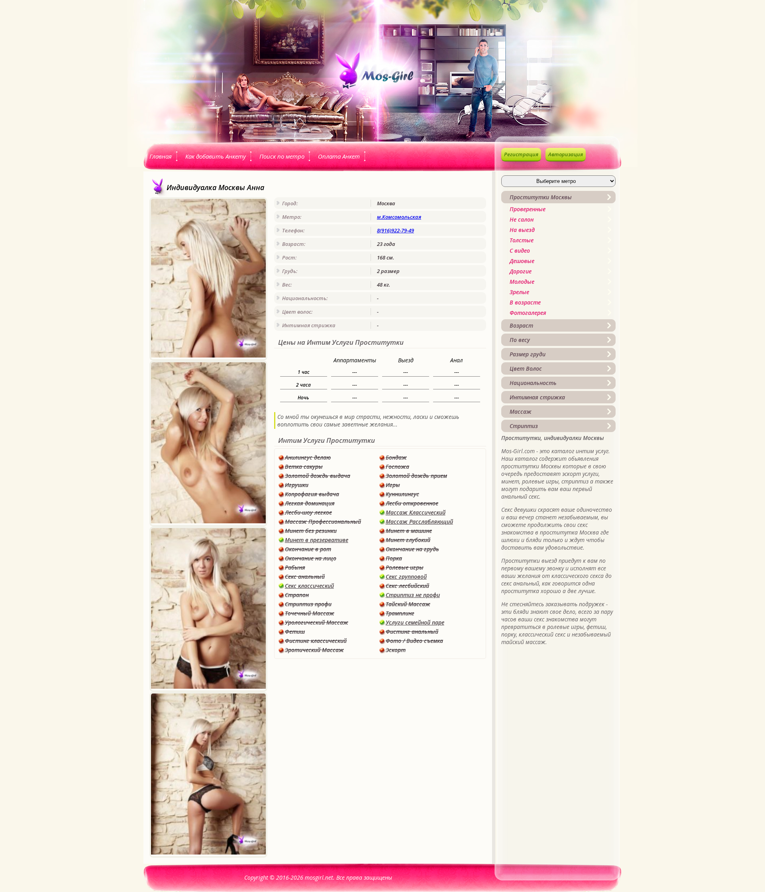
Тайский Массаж (408, 604)
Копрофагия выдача (312, 494)
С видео (520, 250)
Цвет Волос (526, 368)
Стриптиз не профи (413, 595)
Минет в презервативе (316, 540)
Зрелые (519, 292)
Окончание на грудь (412, 549)
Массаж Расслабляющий (419, 521)
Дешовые (522, 261)
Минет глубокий (408, 540)
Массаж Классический (415, 512)
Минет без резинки (311, 530)
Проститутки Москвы (541, 197)
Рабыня (295, 567)
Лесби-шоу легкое (308, 512)
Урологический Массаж (316, 622)
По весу (520, 340)
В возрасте (525, 302)
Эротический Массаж (314, 650)
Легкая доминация (310, 503)
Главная (160, 156)
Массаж (521, 411)
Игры (393, 485)
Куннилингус (402, 494)
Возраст (521, 325)
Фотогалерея (528, 312)
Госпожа (397, 466)
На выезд (522, 230)
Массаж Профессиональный (323, 521)
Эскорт (396, 650)
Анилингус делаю (308, 457)
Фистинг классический (316, 640)
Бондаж (396, 457)
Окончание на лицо (310, 558)
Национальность (533, 383)
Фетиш (295, 631)
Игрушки (296, 485)
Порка (394, 558)
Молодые (522, 281)
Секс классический (309, 585)
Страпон (297, 595)
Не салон (522, 219)
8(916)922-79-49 (395, 230)
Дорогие (521, 271)
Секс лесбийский (407, 585)
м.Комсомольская (399, 216)
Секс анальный (305, 576)
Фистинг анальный (412, 631)
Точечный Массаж (309, 613)
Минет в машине (409, 530)
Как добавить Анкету (215, 156)
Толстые (522, 240)
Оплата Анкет (339, 156)
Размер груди (527, 354)
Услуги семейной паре (415, 622)
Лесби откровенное (412, 503)
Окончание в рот (308, 549)
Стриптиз (524, 426)
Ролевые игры (405, 567)
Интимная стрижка (537, 397)
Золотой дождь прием (416, 475)
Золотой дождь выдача (317, 475)
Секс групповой (406, 576)
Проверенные (527, 209)
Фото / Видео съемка (414, 640)
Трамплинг (400, 613)
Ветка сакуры (304, 466)
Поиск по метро (281, 156)
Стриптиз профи (308, 604)
